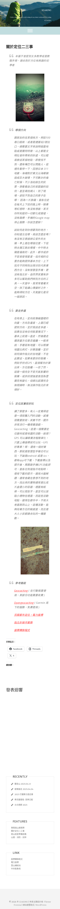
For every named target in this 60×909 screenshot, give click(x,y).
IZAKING (46, 10)
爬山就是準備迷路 (18, 834)
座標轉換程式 (22, 630)
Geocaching (21, 590)
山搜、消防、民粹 (18, 837)
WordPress (40, 905)
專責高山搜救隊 (17, 828)
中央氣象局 (16, 868)
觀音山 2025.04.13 (23, 784)
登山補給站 (16, 865)
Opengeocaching (24, 603)
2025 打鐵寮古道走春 (24, 794)
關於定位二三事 (17, 831)
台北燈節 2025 (21, 805)
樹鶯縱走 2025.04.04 (24, 789)
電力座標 (15, 862)
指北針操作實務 (23, 622)
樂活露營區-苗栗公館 (24, 799)
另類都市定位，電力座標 (28, 615)
